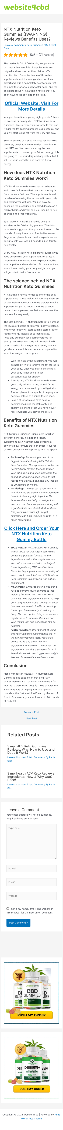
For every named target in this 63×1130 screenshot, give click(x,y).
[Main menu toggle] (56, 6)
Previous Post (31, 712)
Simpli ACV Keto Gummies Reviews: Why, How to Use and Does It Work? (31, 749)
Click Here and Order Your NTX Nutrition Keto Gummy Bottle (31, 534)
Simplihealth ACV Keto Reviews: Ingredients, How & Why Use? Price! (31, 776)
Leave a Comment (14, 45)
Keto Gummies (35, 45)
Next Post (31, 718)
